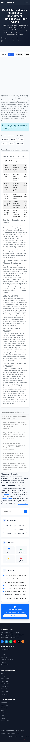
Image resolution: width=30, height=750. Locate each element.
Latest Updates (5, 686)
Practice (3, 718)
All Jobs (11, 54)
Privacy (15, 736)
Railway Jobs (4, 676)
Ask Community (5, 720)
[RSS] (22, 641)
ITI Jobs (3, 654)
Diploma (21, 529)
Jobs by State (4, 681)
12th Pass (21, 525)
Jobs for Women (5, 689)
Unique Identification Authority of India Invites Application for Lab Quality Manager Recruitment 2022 (14, 434)
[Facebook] (2, 641)
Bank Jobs (3, 673)
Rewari (21, 139)
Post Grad (21, 533)
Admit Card (4, 702)
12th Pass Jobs (5, 652)
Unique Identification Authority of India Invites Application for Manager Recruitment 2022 (15, 424)
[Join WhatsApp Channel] (10, 641)
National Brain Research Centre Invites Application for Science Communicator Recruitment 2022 (13, 455)
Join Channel (15, 616)
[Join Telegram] (6, 641)
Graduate (8, 533)
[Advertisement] (15, 75)
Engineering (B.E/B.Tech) (7, 659)
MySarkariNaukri (7, 2)
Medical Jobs (4, 691)
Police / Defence (5, 678)
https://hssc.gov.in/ (6, 494)
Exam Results (4, 705)
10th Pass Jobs (5, 649)
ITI (9, 529)
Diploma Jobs (4, 657)
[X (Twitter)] (18, 641)
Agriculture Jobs (5, 683)
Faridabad (20, 143)
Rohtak (12, 143)
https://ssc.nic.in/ (23, 504)
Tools (2, 715)
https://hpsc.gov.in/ (6, 498)
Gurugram (5, 139)
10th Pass (8, 525)
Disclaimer (21, 736)
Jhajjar (4, 143)
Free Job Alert (4, 694)
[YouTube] (14, 641)
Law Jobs (3, 662)
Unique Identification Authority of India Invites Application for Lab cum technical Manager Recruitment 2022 (15, 465)
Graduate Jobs (5, 664)
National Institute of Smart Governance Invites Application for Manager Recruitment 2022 (14, 445)
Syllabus (3, 710)
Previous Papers (5, 713)
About (10, 736)
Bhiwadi (13, 139)
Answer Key (4, 707)
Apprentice (19, 54)
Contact (27, 736)
